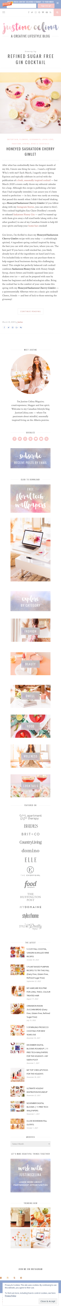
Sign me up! (46, 6)
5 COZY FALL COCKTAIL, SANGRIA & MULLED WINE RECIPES (38, 953)
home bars (33, 225)
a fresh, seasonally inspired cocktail (33, 180)
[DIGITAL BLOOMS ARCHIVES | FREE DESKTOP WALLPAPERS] (40, 1238)
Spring (26, 144)
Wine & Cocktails (40, 144)
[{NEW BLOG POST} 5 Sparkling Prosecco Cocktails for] (7, 1277)
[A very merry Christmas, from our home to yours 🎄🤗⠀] (21, 1277)
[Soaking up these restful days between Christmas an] (14, 1277)
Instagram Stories (25, 207)
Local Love (47, 139)
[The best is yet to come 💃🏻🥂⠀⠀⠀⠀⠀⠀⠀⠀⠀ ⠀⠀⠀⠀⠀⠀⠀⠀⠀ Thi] (1, 1277)
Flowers (23, 139)
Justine (20, 322)
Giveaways (35, 139)
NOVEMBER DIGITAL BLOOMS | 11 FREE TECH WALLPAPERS (37, 1107)
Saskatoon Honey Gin (24, 214)
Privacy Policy (10, 1295)
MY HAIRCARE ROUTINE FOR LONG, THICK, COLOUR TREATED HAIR (38, 992)
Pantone (16, 144)
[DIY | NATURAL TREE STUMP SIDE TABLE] (20, 1217)
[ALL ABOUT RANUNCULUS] (20, 1238)
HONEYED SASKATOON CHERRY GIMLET (30, 151)
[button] (30, 4)
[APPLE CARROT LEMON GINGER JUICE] (40, 1217)
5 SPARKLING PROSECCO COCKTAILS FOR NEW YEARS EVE (38, 1031)
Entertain (12, 139)
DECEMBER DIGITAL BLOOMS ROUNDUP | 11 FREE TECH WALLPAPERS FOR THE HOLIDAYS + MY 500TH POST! (37, 1052)
